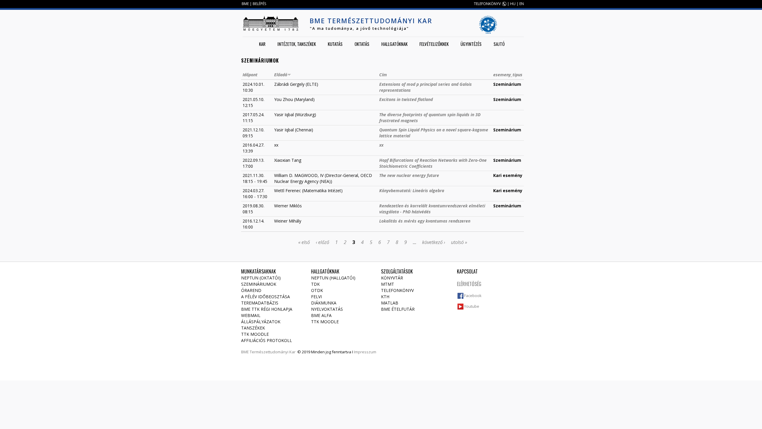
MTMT (387, 284)
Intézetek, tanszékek (296, 44)
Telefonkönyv (397, 290)
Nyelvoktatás (327, 309)
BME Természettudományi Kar (371, 20)
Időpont (250, 74)
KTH (385, 296)
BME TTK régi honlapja (266, 309)
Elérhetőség (469, 283)
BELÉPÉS (259, 3)
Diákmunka (323, 303)
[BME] (270, 23)
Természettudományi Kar (273, 352)
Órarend (251, 290)
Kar (262, 44)
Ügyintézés (471, 44)
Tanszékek (253, 328)
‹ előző (322, 242)
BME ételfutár (398, 309)
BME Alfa (321, 315)
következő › (433, 242)
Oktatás (362, 44)
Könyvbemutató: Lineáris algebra (411, 190)
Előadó (280, 74)
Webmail (250, 315)
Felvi (316, 296)
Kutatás (335, 44)
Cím (383, 74)
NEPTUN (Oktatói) (261, 278)
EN (521, 3)
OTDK (317, 290)
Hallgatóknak (394, 44)
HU (513, 3)
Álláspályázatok (260, 321)
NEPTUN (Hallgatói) (333, 278)
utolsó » (459, 242)
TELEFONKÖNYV (487, 3)
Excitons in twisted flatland (406, 99)
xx (381, 145)
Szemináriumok (258, 284)
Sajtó (499, 44)
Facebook (473, 295)
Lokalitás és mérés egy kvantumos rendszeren (424, 221)
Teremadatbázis (259, 303)
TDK (315, 284)
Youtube (471, 306)
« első (304, 242)
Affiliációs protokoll (266, 340)
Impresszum (365, 352)
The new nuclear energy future (409, 175)
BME (245, 3)
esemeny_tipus (507, 74)
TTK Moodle (255, 334)
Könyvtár (392, 278)
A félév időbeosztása (265, 296)
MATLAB (389, 303)
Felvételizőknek (434, 44)
